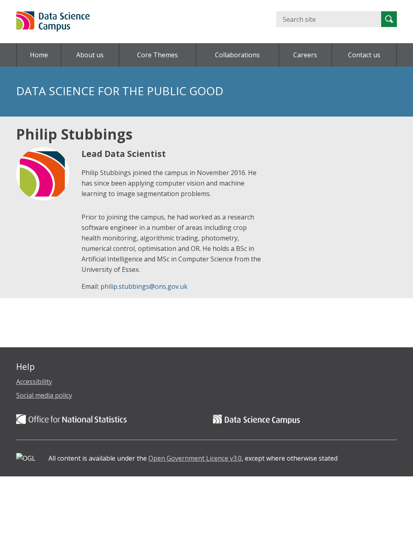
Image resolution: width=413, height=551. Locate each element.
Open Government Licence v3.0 (195, 458)
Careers (305, 54)
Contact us (364, 54)
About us (90, 54)
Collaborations (237, 54)
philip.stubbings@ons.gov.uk (144, 286)
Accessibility (34, 381)
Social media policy (44, 395)
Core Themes (157, 54)
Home (39, 54)
